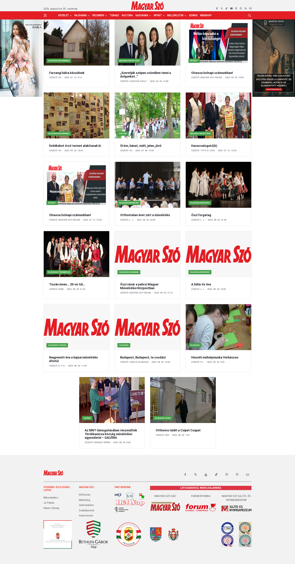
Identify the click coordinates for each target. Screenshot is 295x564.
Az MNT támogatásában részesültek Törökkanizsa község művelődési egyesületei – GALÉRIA (111, 433)
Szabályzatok (86, 510)
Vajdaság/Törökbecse (59, 272)
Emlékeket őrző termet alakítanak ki (75, 145)
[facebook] (217, 8)
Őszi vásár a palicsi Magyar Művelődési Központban (139, 286)
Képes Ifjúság (51, 508)
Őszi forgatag (201, 215)
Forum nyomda (200, 496)
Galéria (87, 418)
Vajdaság (80, 15)
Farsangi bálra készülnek (67, 73)
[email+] (247, 474)
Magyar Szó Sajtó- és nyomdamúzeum (236, 498)
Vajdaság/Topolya (57, 345)
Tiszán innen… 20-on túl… (67, 284)
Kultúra (127, 15)
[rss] (245, 8)
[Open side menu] (45, 15)
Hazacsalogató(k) (204, 145)
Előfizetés (84, 494)
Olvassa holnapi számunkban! (212, 73)
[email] (250, 8)
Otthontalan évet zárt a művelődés (145, 215)
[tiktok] (226, 8)
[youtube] (231, 8)
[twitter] (222, 8)
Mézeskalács (51, 497)
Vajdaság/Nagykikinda (58, 61)
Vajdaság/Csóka (163, 418)
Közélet (63, 15)
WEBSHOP (206, 15)
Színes (193, 15)
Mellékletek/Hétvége (129, 61)
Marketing (84, 500)
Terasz (114, 15)
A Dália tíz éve (201, 284)
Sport (158, 15)
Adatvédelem (86, 505)
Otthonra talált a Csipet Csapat (178, 430)
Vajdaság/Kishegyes (129, 203)
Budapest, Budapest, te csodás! (143, 357)
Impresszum (86, 515)
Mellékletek (175, 15)
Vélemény (98, 15)
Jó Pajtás (49, 502)
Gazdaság (141, 15)
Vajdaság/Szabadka (129, 272)
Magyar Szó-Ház (165, 496)
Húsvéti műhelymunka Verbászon (214, 357)
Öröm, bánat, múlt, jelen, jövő (140, 145)
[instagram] (236, 8)
